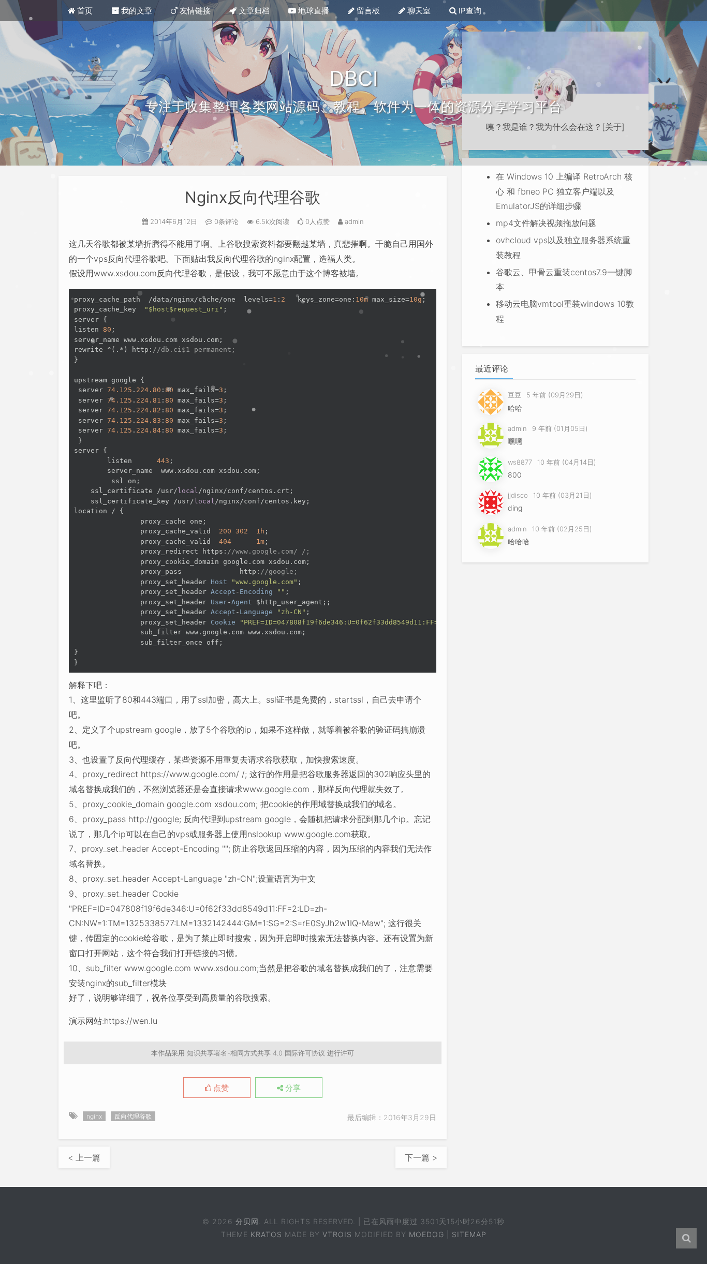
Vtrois (337, 1234)
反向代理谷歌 (133, 1116)
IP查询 (468, 11)
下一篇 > (421, 1157)
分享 (292, 1088)
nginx (94, 1116)
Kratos (266, 1234)
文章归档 (253, 11)
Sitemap (469, 1234)
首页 (84, 11)
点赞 (220, 1088)
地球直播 (312, 11)
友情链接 (194, 11)
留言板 (367, 11)
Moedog (426, 1234)
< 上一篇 (84, 1157)
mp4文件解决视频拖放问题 (546, 223)
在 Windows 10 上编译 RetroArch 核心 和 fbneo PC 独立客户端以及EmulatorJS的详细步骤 (564, 191)
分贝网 (246, 1221)
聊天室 (418, 11)
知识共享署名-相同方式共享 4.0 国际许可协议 (256, 1053)
